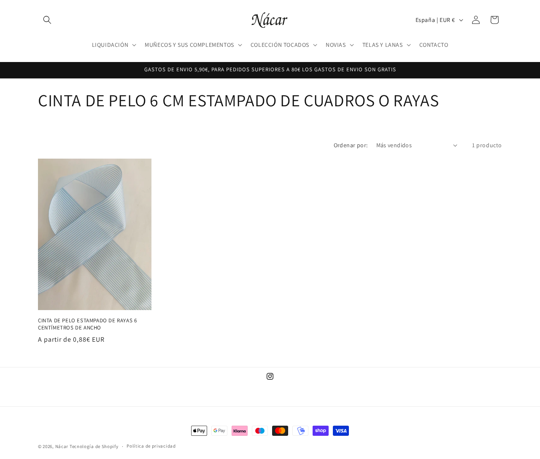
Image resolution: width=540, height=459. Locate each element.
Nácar (62, 446)
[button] (47, 20)
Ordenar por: (351, 145)
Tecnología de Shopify (94, 446)
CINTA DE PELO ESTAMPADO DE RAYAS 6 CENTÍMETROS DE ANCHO (87, 324)
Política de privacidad (151, 446)
